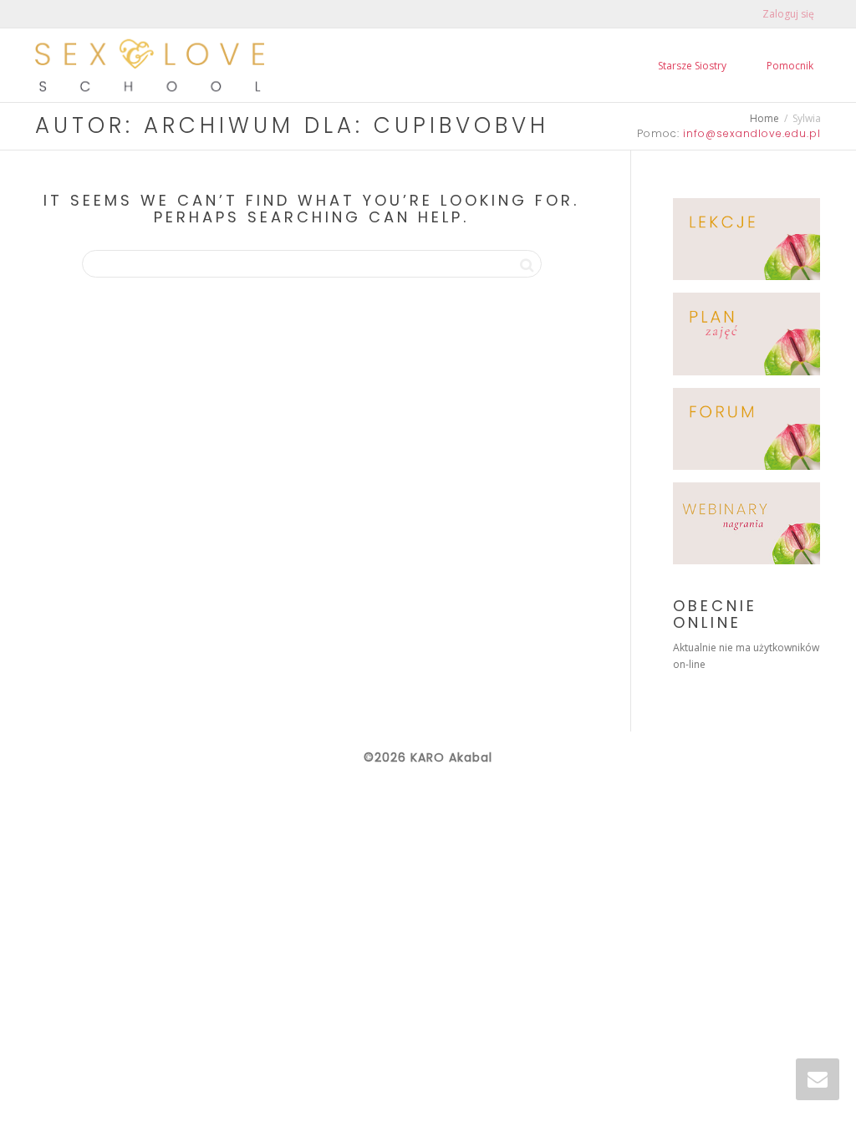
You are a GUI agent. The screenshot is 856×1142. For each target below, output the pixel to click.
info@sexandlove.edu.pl (752, 133)
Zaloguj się (788, 14)
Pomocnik (790, 66)
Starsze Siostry (692, 66)
